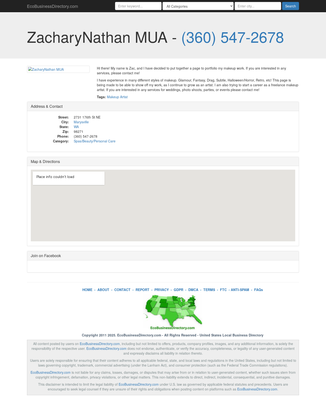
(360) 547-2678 (232, 36)
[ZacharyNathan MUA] (58, 69)
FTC (223, 289)
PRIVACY (161, 289)
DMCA (193, 289)
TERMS (209, 289)
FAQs (258, 289)
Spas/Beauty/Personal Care (95, 141)
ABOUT (103, 289)
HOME (87, 289)
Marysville (81, 121)
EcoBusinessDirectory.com (52, 6)
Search (290, 6)
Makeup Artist (117, 96)
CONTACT (122, 289)
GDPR (178, 289)
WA (76, 126)
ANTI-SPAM (240, 289)
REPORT (142, 289)
